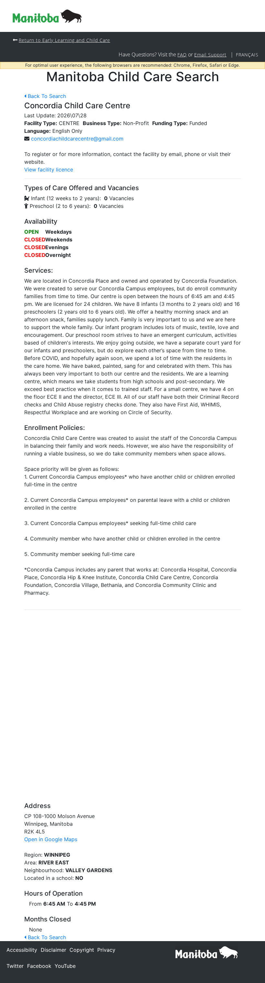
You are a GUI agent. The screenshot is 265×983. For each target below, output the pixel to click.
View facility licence (48, 169)
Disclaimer (53, 950)
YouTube (65, 966)
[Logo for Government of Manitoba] (47, 16)
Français (247, 55)
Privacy (106, 950)
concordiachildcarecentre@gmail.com (77, 138)
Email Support (210, 55)
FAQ (182, 55)
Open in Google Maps (50, 839)
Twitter (15, 966)
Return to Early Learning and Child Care (64, 40)
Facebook (39, 966)
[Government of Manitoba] (206, 952)
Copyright (81, 950)
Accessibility (21, 950)
